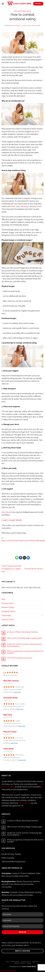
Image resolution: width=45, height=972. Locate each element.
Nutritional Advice (24, 11)
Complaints (15, 962)
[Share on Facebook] (20, 557)
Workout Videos (8, 620)
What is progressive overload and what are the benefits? (25, 652)
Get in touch (6, 512)
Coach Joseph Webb (33, 25)
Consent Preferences (8, 971)
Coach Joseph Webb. (12, 520)
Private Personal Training (11, 854)
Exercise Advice (8, 603)
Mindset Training (8, 607)
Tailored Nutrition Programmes (13, 862)
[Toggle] (42, 615)
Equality (35, 962)
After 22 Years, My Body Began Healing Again (24, 638)
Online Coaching (8, 858)
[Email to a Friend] (24, 557)
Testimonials (6, 616)
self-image (24, 206)
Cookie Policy (26, 962)
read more (17, 692)
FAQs (7, 962)
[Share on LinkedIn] (28, 557)
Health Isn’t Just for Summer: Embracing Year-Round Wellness (24, 645)
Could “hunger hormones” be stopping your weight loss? (12, 568)
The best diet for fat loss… (33, 569)
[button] (3, 3)
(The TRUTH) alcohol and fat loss (19, 658)
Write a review (22, 951)
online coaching (24, 803)
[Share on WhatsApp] (17, 557)
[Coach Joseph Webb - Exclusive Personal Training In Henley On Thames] (19, 3)
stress (37, 132)
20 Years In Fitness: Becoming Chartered (22, 632)
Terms (29, 963)
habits (39, 206)
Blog (15, 11)
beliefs (12, 206)
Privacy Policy (19, 963)
